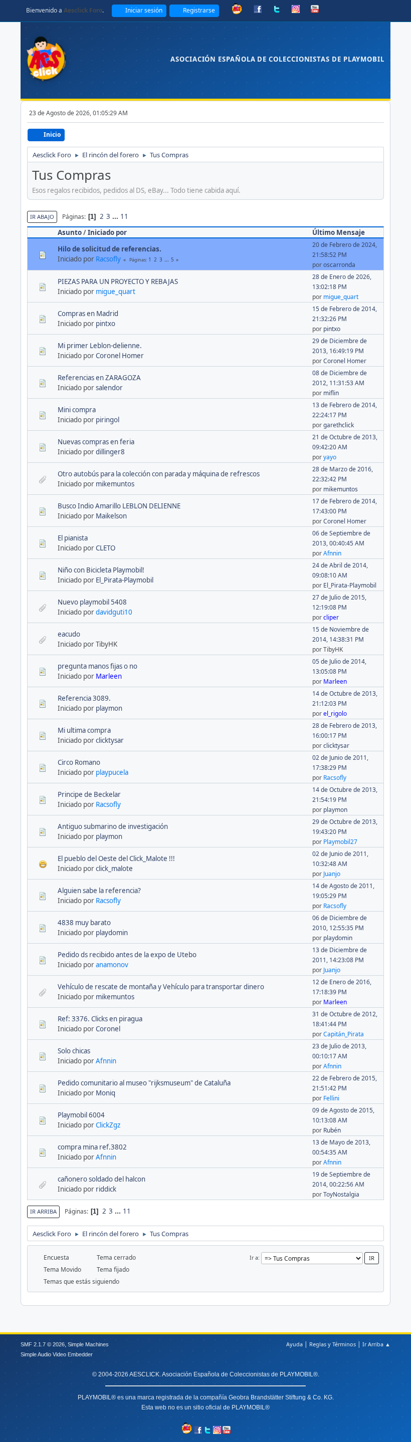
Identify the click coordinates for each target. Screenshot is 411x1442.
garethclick (338, 425)
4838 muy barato (84, 922)
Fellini (331, 1098)
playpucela (112, 772)
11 (124, 216)
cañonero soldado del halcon (101, 1179)
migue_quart (115, 291)
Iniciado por (107, 232)
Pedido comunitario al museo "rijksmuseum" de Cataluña (144, 1082)
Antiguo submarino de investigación (113, 826)
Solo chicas (74, 1050)
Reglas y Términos (332, 1344)
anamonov (112, 964)
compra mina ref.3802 (92, 1146)
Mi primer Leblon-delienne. (100, 345)
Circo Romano (79, 762)
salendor (109, 387)
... (116, 216)
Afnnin (332, 553)
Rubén (332, 1130)
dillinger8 (110, 451)
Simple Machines (88, 1344)
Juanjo (331, 874)
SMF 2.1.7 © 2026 (43, 1344)
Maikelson (111, 515)
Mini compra (77, 409)
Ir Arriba (43, 1211)
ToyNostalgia (341, 1194)
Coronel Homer (120, 355)
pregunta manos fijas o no (97, 666)
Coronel (108, 1028)
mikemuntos (115, 483)
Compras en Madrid (88, 313)
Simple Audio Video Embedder (57, 1354)
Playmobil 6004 (81, 1114)
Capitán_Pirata (343, 1034)
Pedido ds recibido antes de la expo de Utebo (127, 954)
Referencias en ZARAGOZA (99, 377)
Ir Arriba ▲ (376, 1344)
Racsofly (108, 258)
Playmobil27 (340, 841)
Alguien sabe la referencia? (99, 890)
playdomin (112, 932)
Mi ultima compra (84, 730)
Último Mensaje (338, 232)
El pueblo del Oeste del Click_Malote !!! (116, 858)
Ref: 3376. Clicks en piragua (100, 1018)
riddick (106, 1189)
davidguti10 (114, 612)
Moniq (105, 1092)
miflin (331, 393)
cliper (331, 617)
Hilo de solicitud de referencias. (109, 248)
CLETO (105, 547)
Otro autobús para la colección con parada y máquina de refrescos (159, 473)
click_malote (114, 868)
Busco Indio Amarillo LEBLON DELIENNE (119, 505)
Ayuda (294, 1344)
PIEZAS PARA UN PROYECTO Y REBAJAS (118, 281)
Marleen (109, 676)
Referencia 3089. (84, 698)
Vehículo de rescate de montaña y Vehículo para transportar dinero (161, 986)
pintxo (105, 323)
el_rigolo (335, 713)
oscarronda (339, 264)
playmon (109, 708)
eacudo (69, 634)
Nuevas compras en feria (96, 441)
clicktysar (110, 740)
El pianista (73, 537)
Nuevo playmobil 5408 (92, 602)
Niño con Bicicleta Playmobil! (101, 569)
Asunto (70, 232)
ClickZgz (108, 1124)
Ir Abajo (42, 216)
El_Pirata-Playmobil (124, 580)
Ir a (254, 1257)
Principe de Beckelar (89, 794)
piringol (107, 419)
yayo (329, 457)
